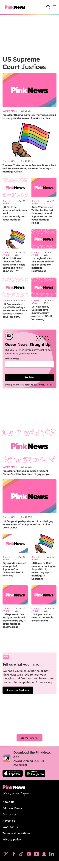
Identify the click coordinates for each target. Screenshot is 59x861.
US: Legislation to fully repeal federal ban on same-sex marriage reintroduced (42, 264)
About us (8, 801)
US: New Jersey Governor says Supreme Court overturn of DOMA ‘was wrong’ (41, 313)
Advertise (9, 820)
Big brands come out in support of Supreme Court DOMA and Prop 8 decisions (14, 569)
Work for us (10, 827)
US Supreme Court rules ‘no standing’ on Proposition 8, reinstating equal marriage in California (43, 571)
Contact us (10, 814)
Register (29, 377)
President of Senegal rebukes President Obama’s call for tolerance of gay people (26, 472)
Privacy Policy (45, 384)
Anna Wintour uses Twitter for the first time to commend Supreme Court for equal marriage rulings (42, 215)
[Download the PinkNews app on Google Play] (35, 773)
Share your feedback (17, 690)
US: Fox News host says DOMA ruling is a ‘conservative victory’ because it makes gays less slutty (15, 310)
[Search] (48, 7)
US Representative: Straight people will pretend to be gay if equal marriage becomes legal (14, 620)
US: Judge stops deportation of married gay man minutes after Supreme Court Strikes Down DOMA (28, 524)
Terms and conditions (16, 833)
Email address (16, 358)
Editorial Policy (12, 808)
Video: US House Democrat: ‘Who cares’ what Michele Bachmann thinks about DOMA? (14, 264)
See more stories (29, 737)
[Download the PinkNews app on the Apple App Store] (13, 773)
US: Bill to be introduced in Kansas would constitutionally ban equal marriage (15, 213)
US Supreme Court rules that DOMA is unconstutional (42, 617)
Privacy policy (12, 839)
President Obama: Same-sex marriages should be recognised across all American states (29, 116)
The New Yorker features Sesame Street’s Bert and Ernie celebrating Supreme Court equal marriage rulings (29, 168)
